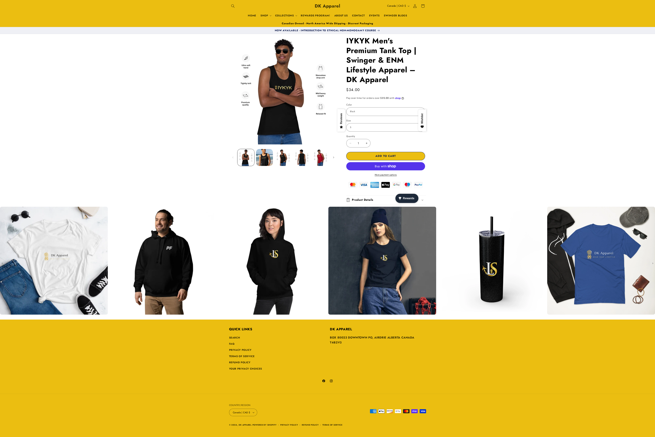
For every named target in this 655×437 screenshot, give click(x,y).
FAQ (232, 344)
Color (349, 104)
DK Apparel (245, 425)
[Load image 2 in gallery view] (264, 157)
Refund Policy (240, 362)
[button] (233, 6)
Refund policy (310, 425)
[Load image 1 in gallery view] (245, 157)
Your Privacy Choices (245, 369)
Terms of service (332, 425)
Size (348, 120)
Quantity (350, 136)
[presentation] (2, 263)
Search (234, 338)
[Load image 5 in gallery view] (320, 157)
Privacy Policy (240, 350)
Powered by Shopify (264, 425)
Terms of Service (242, 356)
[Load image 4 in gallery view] (301, 157)
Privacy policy (289, 425)
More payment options (386, 174)
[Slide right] (333, 157)
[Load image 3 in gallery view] (283, 157)
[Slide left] (233, 157)
